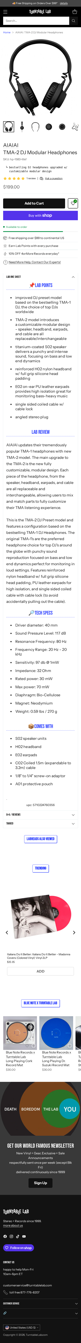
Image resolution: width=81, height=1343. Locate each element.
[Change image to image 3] (35, 126)
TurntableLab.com (37, 1334)
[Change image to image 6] (75, 126)
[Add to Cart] (33, 1045)
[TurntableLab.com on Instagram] (11, 1237)
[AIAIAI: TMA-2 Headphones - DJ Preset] (40, 77)
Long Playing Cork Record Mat (19, 1063)
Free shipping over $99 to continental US (36, 238)
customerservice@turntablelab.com (27, 1285)
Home (7, 32)
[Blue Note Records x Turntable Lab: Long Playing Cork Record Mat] (20, 1033)
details (64, 3)
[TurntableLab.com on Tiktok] (17, 1237)
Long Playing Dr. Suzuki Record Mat (55, 1063)
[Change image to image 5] (62, 126)
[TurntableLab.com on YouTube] (24, 1237)
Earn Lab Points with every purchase (33, 246)
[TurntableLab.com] (40, 11)
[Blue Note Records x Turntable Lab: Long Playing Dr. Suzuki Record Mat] (56, 1033)
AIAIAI (10, 145)
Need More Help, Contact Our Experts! (35, 262)
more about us (13, 1225)
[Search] (73, 21)
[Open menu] (5, 12)
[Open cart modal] (75, 12)
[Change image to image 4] (48, 126)
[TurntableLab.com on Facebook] (5, 1237)
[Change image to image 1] (8, 126)
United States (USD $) (23, 1327)
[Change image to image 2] (22, 126)
